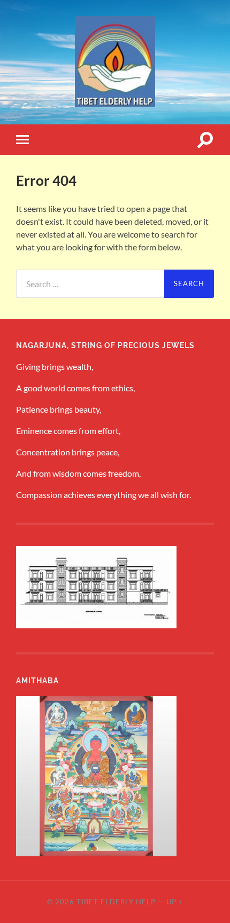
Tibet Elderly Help (116, 901)
